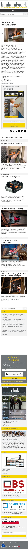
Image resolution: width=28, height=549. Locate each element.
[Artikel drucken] (25, 131)
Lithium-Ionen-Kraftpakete (10, 177)
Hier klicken (15, 374)
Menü (14, 11)
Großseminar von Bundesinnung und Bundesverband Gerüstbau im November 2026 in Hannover (14, 316)
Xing (5, 449)
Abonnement (14, 124)
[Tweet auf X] (13, 131)
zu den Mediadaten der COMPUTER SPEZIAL (12, 512)
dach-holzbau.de (6, 443)
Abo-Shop (4, 472)
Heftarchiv (4, 473)
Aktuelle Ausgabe (6, 469)
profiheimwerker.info (7, 447)
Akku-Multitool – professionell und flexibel (13, 144)
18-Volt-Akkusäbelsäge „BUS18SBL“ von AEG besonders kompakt (13, 275)
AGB (15, 542)
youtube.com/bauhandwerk (10, 439)
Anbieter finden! (14, 536)
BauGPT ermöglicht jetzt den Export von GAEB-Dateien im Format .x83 (13, 320)
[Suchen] (25, 14)
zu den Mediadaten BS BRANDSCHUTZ (11, 495)
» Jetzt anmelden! (14, 378)
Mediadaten (5, 470)
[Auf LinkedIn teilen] (19, 131)
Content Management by (7, 546)
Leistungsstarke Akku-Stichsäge (12, 209)
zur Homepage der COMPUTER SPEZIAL (11, 513)
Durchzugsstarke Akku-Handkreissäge (9, 241)
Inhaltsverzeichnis (14, 126)
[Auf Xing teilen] (16, 131)
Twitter (8, 449)
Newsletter (3, 542)
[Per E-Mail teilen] (22, 131)
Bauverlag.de (4, 547)
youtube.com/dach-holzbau (8, 440)
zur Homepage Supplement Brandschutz (12, 496)
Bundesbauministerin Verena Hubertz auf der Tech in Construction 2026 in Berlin (14, 331)
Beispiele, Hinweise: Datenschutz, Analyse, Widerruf (12, 381)
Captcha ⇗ (19, 375)
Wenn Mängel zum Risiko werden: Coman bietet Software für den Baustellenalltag (13, 323)
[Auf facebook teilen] (10, 131)
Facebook (14, 449)
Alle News (4, 334)
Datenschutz (20, 542)
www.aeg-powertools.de (7, 83)
